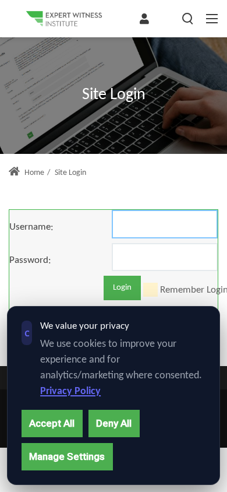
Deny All (114, 423)
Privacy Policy (70, 391)
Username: (31, 227)
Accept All (52, 423)
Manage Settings (67, 456)
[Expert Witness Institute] (64, 18)
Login (122, 287)
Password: (30, 260)
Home (33, 172)
